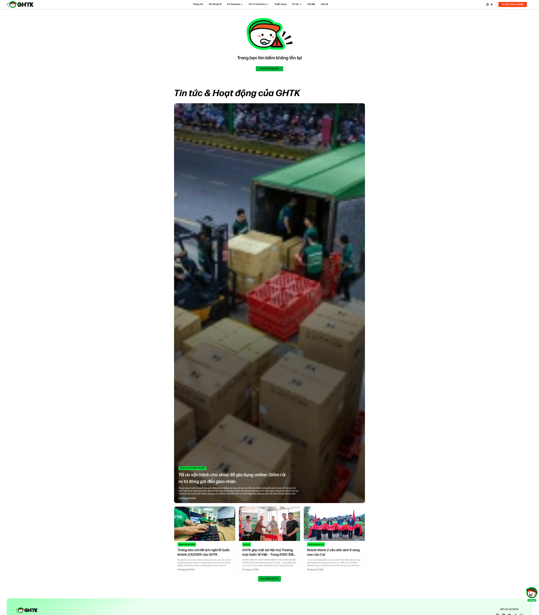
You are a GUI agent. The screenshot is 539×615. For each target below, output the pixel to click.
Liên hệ (324, 4)
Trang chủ (198, 4)
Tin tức (295, 4)
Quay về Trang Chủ (269, 68)
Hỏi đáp (311, 4)
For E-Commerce (257, 4)
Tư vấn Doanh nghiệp (513, 4)
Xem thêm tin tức (269, 578)
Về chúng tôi (215, 4)
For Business (233, 4)
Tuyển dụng (280, 4)
